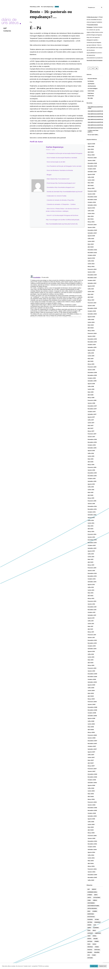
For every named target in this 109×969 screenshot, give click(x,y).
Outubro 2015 (91, 478)
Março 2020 (91, 330)
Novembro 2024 (92, 199)
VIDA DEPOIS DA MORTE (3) (95, 122)
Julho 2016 (91, 453)
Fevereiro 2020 (92, 333)
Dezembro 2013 (92, 539)
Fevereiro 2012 (92, 601)
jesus (94, 930)
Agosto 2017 (91, 417)
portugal (97, 949)
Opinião (97, 941)
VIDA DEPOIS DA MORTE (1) (95, 128)
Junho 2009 (91, 690)
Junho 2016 (91, 456)
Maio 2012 (90, 592)
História (90, 922)
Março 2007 (91, 766)
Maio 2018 (90, 392)
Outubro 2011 (91, 612)
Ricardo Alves (91, 95)
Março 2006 (91, 799)
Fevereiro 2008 (92, 735)
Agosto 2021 (91, 286)
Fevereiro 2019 (92, 367)
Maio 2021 (90, 294)
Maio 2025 (91, 182)
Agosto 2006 (91, 785)
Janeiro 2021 (91, 305)
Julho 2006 (91, 788)
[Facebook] (89, 68)
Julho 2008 (91, 721)
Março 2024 (91, 221)
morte (89, 938)
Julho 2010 (91, 654)
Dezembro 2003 (92, 874)
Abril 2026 (91, 152)
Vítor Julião (90, 98)
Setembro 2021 (92, 283)
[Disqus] (57, 251)
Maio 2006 (91, 793)
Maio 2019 (90, 358)
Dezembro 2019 (92, 339)
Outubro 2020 (92, 311)
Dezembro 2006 (92, 774)
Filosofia (90, 919)
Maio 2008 (91, 726)
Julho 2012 (91, 587)
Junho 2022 (91, 263)
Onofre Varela (91, 90)
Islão (89, 930)
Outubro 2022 (92, 255)
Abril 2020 (91, 327)
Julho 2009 (91, 687)
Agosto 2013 (91, 551)
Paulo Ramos (91, 93)
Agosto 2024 (91, 208)
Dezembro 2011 (92, 606)
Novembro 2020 (92, 308)
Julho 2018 (91, 386)
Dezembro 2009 (92, 673)
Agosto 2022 (91, 258)
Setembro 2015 (92, 481)
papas (94, 944)
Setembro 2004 (92, 849)
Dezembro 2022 (92, 249)
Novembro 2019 (92, 341)
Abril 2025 (90, 185)
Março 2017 (91, 431)
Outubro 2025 (92, 168)
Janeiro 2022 (91, 272)
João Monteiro (91, 83)
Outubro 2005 (92, 813)
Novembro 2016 (92, 442)
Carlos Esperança (54, 147)
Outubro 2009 (92, 679)
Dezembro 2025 (92, 163)
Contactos (7, 31)
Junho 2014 (91, 523)
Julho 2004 (91, 855)
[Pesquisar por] (101, 7)
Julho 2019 (91, 353)
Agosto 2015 (91, 484)
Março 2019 (91, 364)
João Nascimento (92, 86)
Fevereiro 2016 (92, 467)
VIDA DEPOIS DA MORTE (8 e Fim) (95, 107)
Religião (90, 952)
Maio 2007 (91, 760)
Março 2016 (91, 464)
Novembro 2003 (92, 877)
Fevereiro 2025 (92, 191)
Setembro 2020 (92, 314)
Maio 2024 (91, 216)
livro (89, 935)
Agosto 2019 (91, 350)
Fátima (97, 919)
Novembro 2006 (92, 777)
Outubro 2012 (92, 579)
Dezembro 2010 (92, 640)
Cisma (89, 900)
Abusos (94, 889)
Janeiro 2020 (91, 336)
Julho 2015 (91, 486)
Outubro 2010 (92, 646)
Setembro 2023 (92, 233)
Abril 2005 (91, 830)
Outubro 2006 (92, 779)
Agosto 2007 (91, 752)
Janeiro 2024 (91, 227)
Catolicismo (96, 897)
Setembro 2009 (92, 682)
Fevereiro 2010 (92, 668)
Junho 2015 (91, 489)
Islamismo (96, 927)
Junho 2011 (91, 623)
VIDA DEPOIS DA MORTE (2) (95, 125)
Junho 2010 (91, 657)
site (89, 955)
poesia (97, 946)
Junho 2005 (91, 824)
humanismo (98, 922)
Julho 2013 (91, 553)
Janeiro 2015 (91, 503)
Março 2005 (91, 832)
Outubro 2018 (92, 378)
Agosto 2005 (91, 819)
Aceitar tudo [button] (94, 966)
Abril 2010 (90, 662)
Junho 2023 (91, 241)
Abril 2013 (90, 562)
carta (89, 897)
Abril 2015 (90, 495)
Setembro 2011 (92, 615)
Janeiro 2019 (91, 369)
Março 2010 (91, 665)
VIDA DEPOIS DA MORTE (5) (95, 116)
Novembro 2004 (92, 844)
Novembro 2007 (92, 743)
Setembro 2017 (92, 414)
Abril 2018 (90, 394)
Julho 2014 (91, 520)
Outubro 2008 (92, 712)
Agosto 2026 (91, 143)
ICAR (95, 925)
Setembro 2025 (92, 171)
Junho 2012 (91, 590)
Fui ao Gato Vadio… (93, 134)
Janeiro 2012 (91, 604)
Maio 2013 (90, 559)
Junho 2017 (91, 422)
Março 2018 (91, 397)
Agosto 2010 (91, 651)
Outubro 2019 (92, 344)
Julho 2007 (91, 754)
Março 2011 (91, 632)
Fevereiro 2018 (92, 400)
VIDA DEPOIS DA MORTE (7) (95, 111)
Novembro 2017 (92, 408)
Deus (89, 911)
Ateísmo (90, 894)
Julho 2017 (91, 420)
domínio (95, 911)
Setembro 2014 (92, 514)
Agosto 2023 (91, 235)
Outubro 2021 (92, 280)
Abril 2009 (91, 696)
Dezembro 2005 (92, 807)
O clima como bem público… (93, 131)
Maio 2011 (90, 626)
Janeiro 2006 (91, 805)
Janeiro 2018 (91, 403)
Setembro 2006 (92, 782)
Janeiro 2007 (91, 771)
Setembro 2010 (92, 648)
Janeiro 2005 (91, 838)
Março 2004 (91, 866)
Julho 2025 (91, 177)
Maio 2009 (91, 693)
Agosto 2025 (91, 174)
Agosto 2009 (91, 685)
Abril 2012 (90, 595)
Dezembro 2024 (92, 196)
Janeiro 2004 (91, 872)
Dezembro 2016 (92, 439)
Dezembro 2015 (92, 473)
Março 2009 (91, 699)
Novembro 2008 (92, 710)
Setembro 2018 (92, 380)
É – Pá (35, 27)
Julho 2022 (91, 261)
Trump (94, 955)
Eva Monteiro (91, 81)
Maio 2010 (90, 659)
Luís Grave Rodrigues (93, 88)
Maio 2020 (91, 325)
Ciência (95, 900)
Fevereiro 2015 (92, 500)
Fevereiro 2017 (92, 433)
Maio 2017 (90, 425)
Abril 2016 (90, 461)
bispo (95, 894)
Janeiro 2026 (91, 160)
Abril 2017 (90, 428)
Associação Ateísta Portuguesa (94, 60)
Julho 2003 (91, 880)
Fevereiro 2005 (92, 835)
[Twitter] (92, 68)
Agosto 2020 (91, 316)
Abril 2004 (91, 863)
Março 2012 (91, 598)
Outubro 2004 (92, 846)
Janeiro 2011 (91, 637)
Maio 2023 (91, 244)
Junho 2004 (91, 858)
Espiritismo (91, 914)
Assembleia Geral (92, 892)
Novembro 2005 (92, 810)
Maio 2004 (91, 860)
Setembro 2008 (92, 715)
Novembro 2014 (92, 509)
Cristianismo (91, 903)
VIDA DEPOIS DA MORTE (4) (95, 119)
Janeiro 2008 (91, 738)
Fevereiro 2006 (92, 802)
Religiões (96, 952)
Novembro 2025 (92, 166)
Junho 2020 (91, 322)
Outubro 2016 (92, 445)
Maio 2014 (90, 526)
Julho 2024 (91, 210)
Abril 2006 (91, 796)
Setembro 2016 (92, 447)
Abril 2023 (91, 247)
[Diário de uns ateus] (11, 13)
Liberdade (98, 933)
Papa (89, 944)
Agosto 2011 (91, 618)
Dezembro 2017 (92, 406)
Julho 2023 (91, 238)
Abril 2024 (91, 219)
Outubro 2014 (92, 512)
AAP (5, 28)
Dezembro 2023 (92, 230)
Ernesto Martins (92, 78)
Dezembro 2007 (92, 740)
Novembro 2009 (92, 676)
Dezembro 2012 (92, 573)
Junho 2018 (91, 389)
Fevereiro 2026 (92, 157)
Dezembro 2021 (92, 274)
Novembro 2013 (92, 542)
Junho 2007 (91, 757)
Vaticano (57, 6)
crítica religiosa (92, 908)
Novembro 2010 (92, 643)
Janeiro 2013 (91, 570)
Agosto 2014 (91, 517)
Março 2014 (91, 531)
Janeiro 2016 (91, 470)
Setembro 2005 (92, 816)
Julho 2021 (91, 288)
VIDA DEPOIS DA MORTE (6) (95, 114)
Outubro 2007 (92, 746)
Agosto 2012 (91, 584)
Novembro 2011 (92, 609)
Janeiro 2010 (91, 671)
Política (90, 949)
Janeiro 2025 (91, 194)
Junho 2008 (91, 724)
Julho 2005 (91, 821)
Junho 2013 (91, 556)
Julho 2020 (91, 319)
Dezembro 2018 (92, 372)
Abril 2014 (90, 528)
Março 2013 (91, 565)
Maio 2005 (91, 827)
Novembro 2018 (92, 375)
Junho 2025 (91, 180)
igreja (89, 927)
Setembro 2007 (92, 749)
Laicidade (90, 933)
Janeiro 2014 (91, 537)
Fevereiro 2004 (92, 869)
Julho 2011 (91, 620)
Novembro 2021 (92, 277)
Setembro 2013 (92, 548)
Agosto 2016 (91, 450)
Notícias (90, 941)
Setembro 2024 (92, 205)
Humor (89, 925)
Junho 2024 (91, 213)
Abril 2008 (91, 729)
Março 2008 (91, 732)
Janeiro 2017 (91, 436)
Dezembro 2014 (92, 506)
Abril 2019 (90, 361)
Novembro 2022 (92, 252)
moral (94, 935)
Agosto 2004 (91, 852)
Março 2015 (91, 498)
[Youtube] (96, 68)
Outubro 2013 (92, 545)
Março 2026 (91, 155)
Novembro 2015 (92, 475)
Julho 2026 (91, 146)
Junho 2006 (91, 791)
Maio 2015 (90, 492)
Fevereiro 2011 (92, 634)
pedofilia (90, 946)
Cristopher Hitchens (93, 905)
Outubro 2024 (92, 202)
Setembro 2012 (92, 581)
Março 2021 (91, 300)
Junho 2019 (91, 355)
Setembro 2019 (92, 347)
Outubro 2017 (92, 411)
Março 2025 (91, 188)
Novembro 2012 (92, 576)
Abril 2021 (90, 297)
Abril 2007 (91, 763)
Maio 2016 (90, 459)
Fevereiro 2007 (92, 768)
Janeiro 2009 (91, 704)
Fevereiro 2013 (92, 567)
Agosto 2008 (91, 718)
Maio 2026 (91, 149)
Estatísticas (91, 916)
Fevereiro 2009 (92, 701)
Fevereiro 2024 (92, 224)
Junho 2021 (91, 291)
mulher (96, 938)
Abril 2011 (90, 629)
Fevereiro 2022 (92, 269)
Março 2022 (91, 266)
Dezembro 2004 (92, 841)
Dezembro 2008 (92, 707)
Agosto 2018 (91, 383)
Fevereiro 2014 (92, 534)
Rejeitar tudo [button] (102, 966)
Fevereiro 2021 (92, 302)
